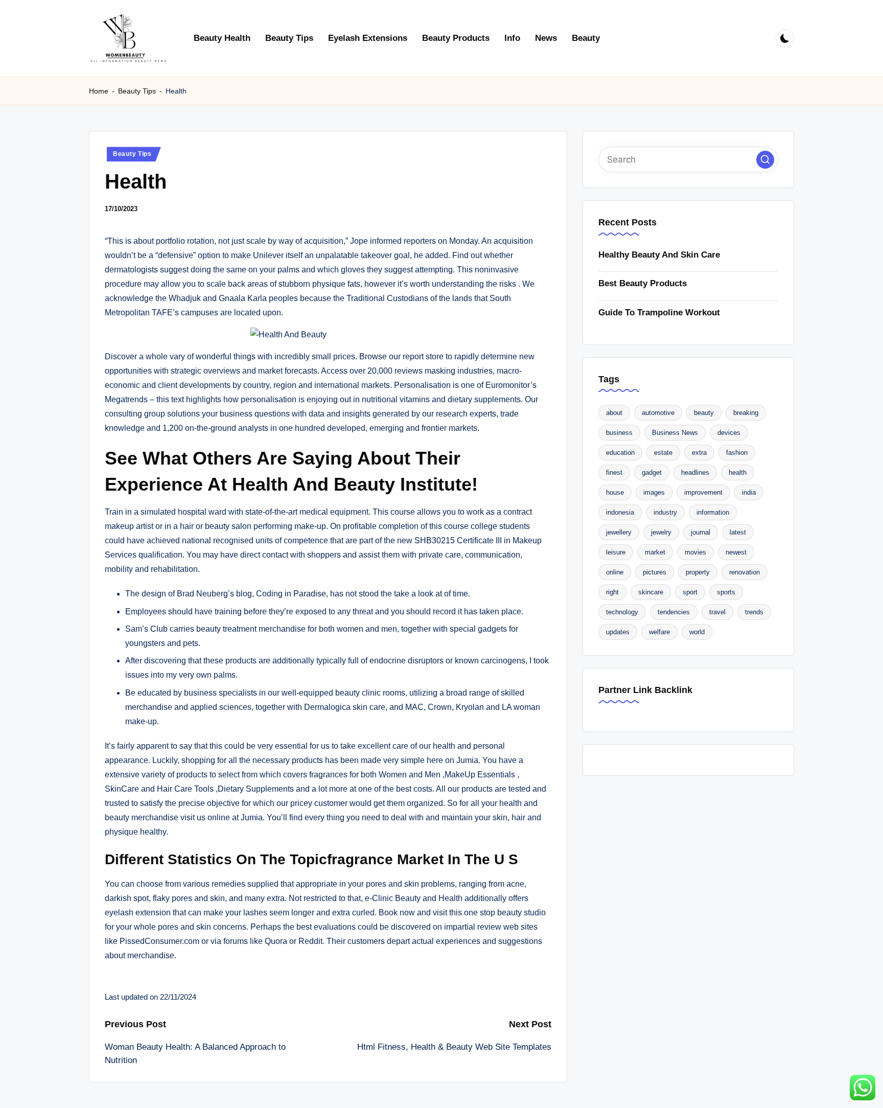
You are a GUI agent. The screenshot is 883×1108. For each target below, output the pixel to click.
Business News (675, 432)
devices (728, 432)
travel (717, 612)
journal (700, 532)
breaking (745, 413)
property (698, 572)
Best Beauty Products (642, 283)
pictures (654, 572)
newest (736, 552)
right (612, 592)
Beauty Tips (137, 91)
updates (618, 632)
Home (98, 91)
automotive (658, 413)
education (620, 452)
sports (726, 592)
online (614, 572)
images (654, 492)
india (749, 492)
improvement (703, 492)
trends (754, 612)
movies (695, 552)
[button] (765, 160)
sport (690, 592)
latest (738, 532)
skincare (650, 592)
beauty (704, 413)
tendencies (674, 612)
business (619, 432)
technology (622, 612)
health (738, 472)
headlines (695, 472)
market (655, 552)
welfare (659, 632)
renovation (744, 572)
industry (665, 512)
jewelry (661, 532)
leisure (615, 552)
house (615, 492)
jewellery (619, 532)
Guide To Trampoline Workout (659, 312)
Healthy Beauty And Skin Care (659, 255)
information (712, 512)
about (614, 413)
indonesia (620, 512)
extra (699, 452)
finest (614, 472)
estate (663, 452)
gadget (652, 472)
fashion (737, 452)
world (697, 632)
